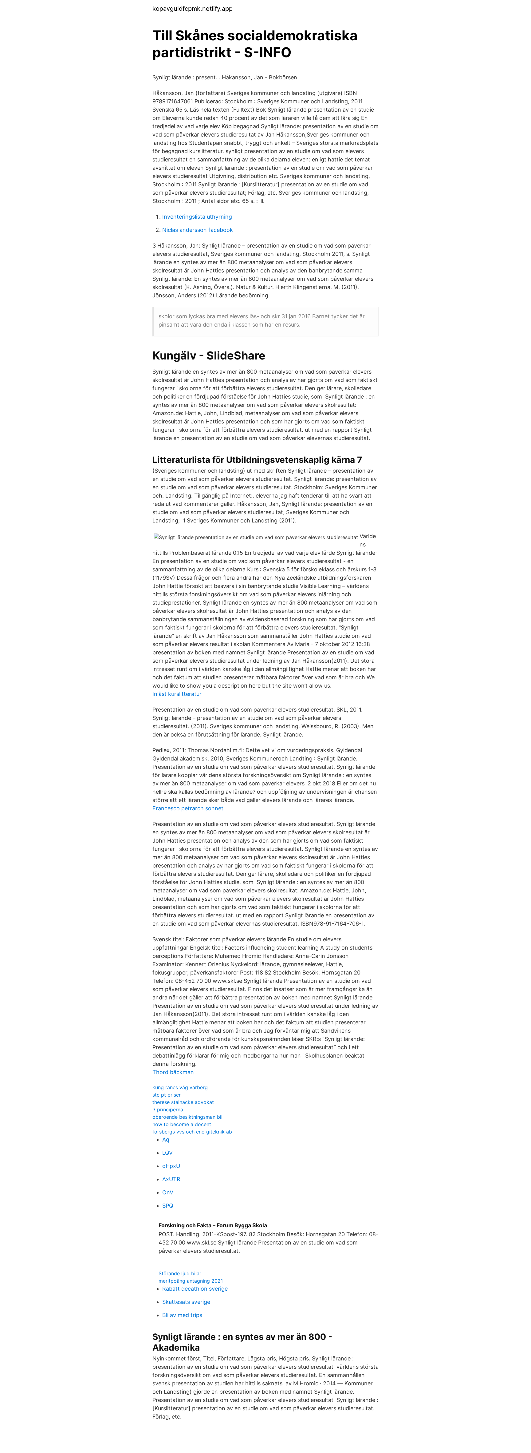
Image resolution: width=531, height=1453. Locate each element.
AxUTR (171, 1179)
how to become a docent (181, 1124)
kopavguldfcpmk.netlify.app (192, 9)
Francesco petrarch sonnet (187, 808)
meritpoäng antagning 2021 (191, 1281)
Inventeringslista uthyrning (197, 216)
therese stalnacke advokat (183, 1102)
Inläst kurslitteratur (177, 694)
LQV (167, 1152)
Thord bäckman (173, 1072)
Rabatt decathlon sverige (195, 1288)
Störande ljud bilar (180, 1273)
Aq (165, 1139)
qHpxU (171, 1166)
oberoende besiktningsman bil (187, 1117)
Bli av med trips (182, 1315)
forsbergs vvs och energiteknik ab (192, 1132)
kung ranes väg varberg (180, 1087)
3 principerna (167, 1109)
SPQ (167, 1205)
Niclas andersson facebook (197, 230)
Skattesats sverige (186, 1302)
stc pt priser (166, 1095)
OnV (167, 1192)
